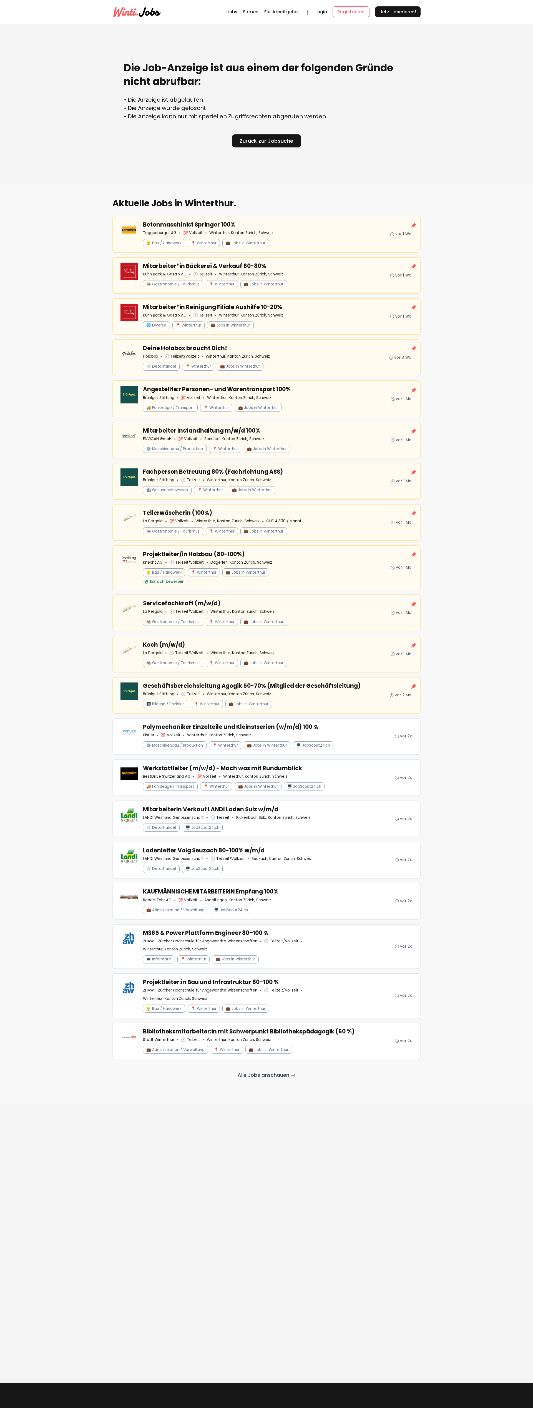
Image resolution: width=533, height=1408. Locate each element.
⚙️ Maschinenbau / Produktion (174, 448)
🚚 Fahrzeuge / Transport (170, 407)
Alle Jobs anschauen (264, 1074)
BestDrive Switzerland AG (166, 776)
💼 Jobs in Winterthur (245, 243)
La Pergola (153, 521)
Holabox (150, 356)
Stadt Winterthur (158, 1039)
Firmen (250, 12)
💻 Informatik (158, 959)
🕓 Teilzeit (202, 274)
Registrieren (351, 12)
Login (321, 12)
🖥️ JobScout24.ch (313, 745)
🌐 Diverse (156, 325)
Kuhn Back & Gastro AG (165, 274)
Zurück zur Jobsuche (266, 140)
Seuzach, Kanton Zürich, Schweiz (282, 858)
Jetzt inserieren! (397, 12)
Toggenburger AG (160, 232)
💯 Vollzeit (193, 232)
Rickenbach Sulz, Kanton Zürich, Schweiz (273, 817)
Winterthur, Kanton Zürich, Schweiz (241, 232)
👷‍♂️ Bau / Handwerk (164, 243)
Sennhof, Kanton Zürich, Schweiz (234, 438)
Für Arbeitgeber (281, 12)
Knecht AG (153, 562)
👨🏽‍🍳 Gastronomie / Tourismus (173, 284)
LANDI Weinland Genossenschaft (173, 817)
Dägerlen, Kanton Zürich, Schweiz (241, 562)
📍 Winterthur (204, 243)
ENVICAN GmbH (157, 438)
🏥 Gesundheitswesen (167, 490)
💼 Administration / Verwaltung (175, 910)
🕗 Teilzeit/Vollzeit (182, 356)
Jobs (232, 12)
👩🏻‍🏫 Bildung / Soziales (165, 704)
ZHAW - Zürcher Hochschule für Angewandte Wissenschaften (200, 941)
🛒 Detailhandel (161, 366)
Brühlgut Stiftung (158, 397)
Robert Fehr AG (157, 900)
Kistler (148, 735)
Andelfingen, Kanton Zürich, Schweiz (237, 900)
